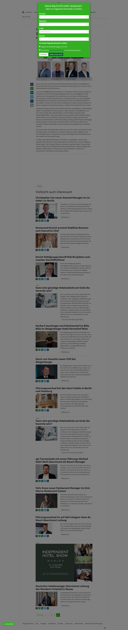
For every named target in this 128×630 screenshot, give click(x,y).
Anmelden (43, 54)
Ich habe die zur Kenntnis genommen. (61, 50)
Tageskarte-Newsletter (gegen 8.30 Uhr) (54, 47)
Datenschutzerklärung (56, 50)
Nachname (42, 21)
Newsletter (9, 624)
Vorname (42, 14)
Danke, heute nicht (56, 54)
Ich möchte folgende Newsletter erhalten (53, 43)
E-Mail (41, 28)
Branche (42, 36)
